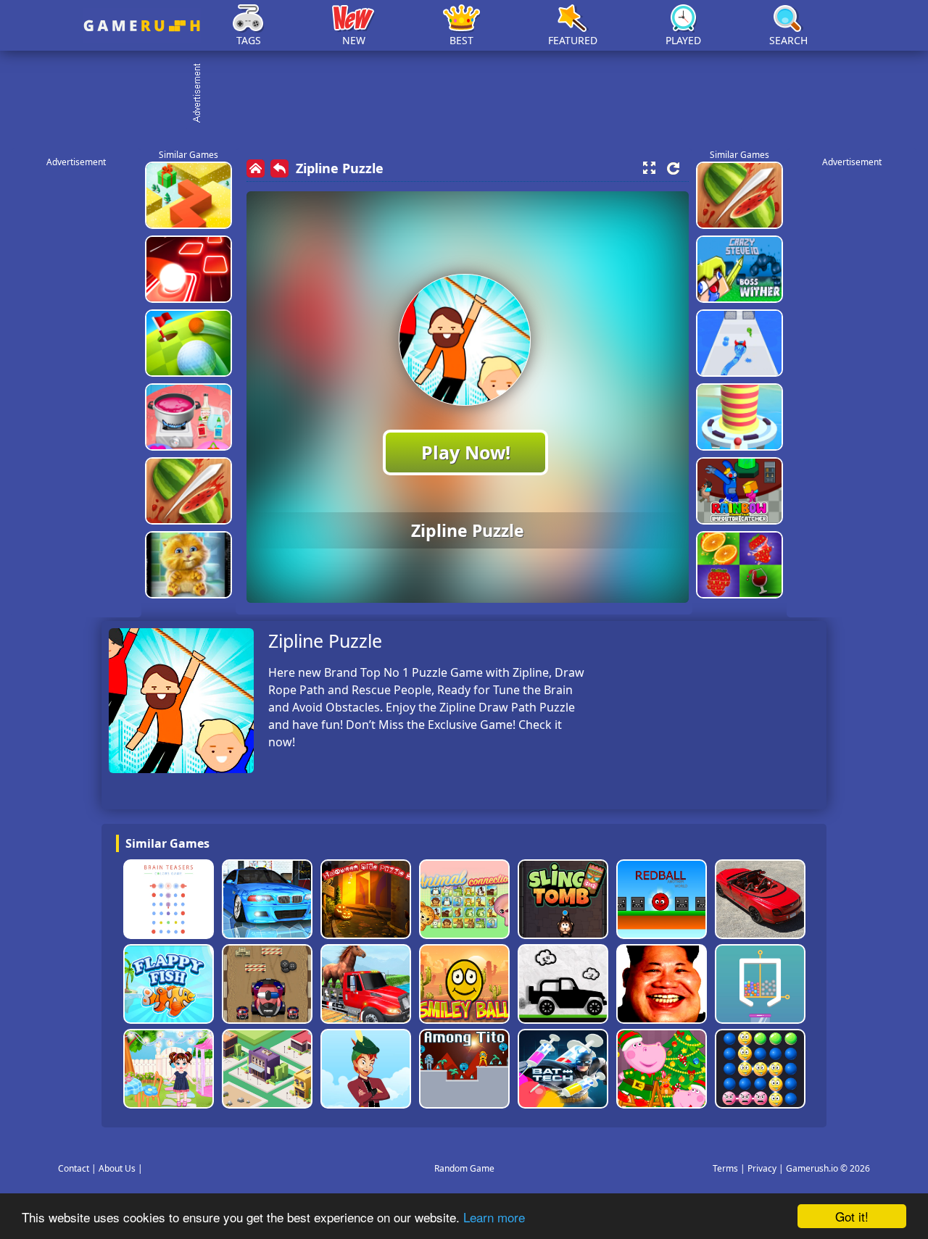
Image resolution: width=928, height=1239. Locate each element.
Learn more (494, 1217)
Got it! (852, 1216)
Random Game (464, 1168)
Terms (725, 1168)
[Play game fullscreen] (648, 168)
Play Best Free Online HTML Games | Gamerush (142, 25)
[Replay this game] (673, 168)
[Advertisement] (471, 94)
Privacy (761, 1168)
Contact (73, 1168)
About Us (117, 1168)
